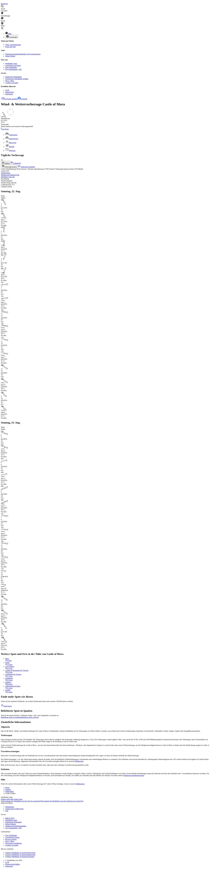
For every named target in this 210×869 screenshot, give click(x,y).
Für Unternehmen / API (13, 69)
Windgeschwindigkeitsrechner (133, 775)
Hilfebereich (79, 761)
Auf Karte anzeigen (11, 99)
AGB (7, 90)
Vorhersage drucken (10, 167)
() (10, 175)
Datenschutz (9, 92)
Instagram (32, 855)
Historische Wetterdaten (13, 77)
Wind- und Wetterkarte (13, 45)
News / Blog (9, 81)
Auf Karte (5, 129)
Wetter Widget (10, 56)
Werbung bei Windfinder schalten (16, 79)
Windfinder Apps (11, 63)
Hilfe (9, 34)
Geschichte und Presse (13, 65)
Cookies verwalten (11, 83)
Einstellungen (13, 37)
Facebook (23, 99)
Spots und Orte (10, 47)
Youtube (31, 857)
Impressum (9, 94)
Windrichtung (5, 173)
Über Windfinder (11, 67)
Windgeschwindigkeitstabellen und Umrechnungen (22, 54)
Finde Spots (8, 706)
